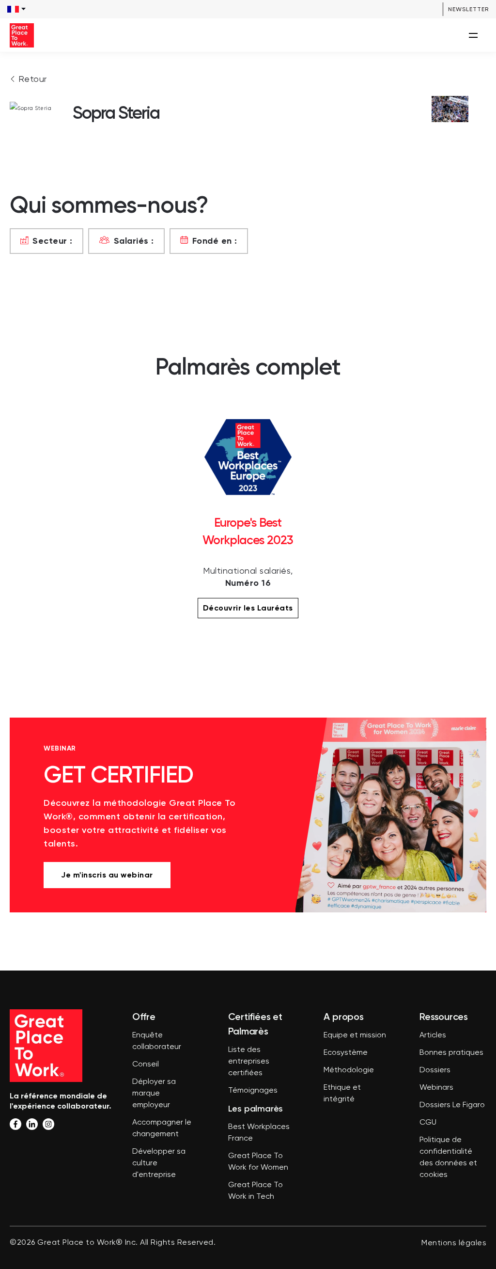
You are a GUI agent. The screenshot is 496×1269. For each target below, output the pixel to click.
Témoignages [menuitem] (253, 1091)
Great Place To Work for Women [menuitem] (258, 1162)
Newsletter (468, 9)
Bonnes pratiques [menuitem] (451, 1053)
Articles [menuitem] (432, 1035)
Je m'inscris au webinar (107, 874)
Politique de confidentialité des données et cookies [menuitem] (448, 1157)
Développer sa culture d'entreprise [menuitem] (159, 1163)
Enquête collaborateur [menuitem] (156, 1041)
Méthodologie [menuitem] (349, 1070)
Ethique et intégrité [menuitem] (342, 1093)
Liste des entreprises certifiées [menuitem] (248, 1061)
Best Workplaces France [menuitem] (259, 1133)
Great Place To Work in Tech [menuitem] (255, 1191)
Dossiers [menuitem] (434, 1070)
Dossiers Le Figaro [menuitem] (452, 1105)
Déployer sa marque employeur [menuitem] (154, 1093)
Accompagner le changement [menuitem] (161, 1128)
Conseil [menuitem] (145, 1064)
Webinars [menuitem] (436, 1088)
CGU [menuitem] (427, 1123)
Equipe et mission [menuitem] (355, 1035)
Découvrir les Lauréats (248, 607)
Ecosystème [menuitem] (346, 1053)
